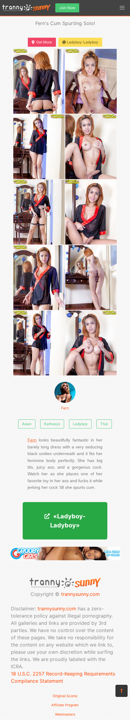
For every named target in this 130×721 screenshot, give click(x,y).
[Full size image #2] (39, 146)
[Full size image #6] (39, 277)
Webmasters (65, 714)
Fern (65, 408)
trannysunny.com (80, 594)
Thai (104, 424)
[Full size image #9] (91, 343)
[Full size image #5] (91, 212)
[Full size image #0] (39, 81)
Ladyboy (80, 424)
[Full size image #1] (91, 81)
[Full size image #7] (91, 277)
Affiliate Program (65, 705)
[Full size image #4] (39, 212)
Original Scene (65, 696)
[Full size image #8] (39, 343)
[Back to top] (121, 691)
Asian (26, 424)
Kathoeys (52, 424)
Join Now (67, 7)
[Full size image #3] (91, 146)
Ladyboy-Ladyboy (82, 42)
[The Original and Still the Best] (65, 558)
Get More (44, 42)
